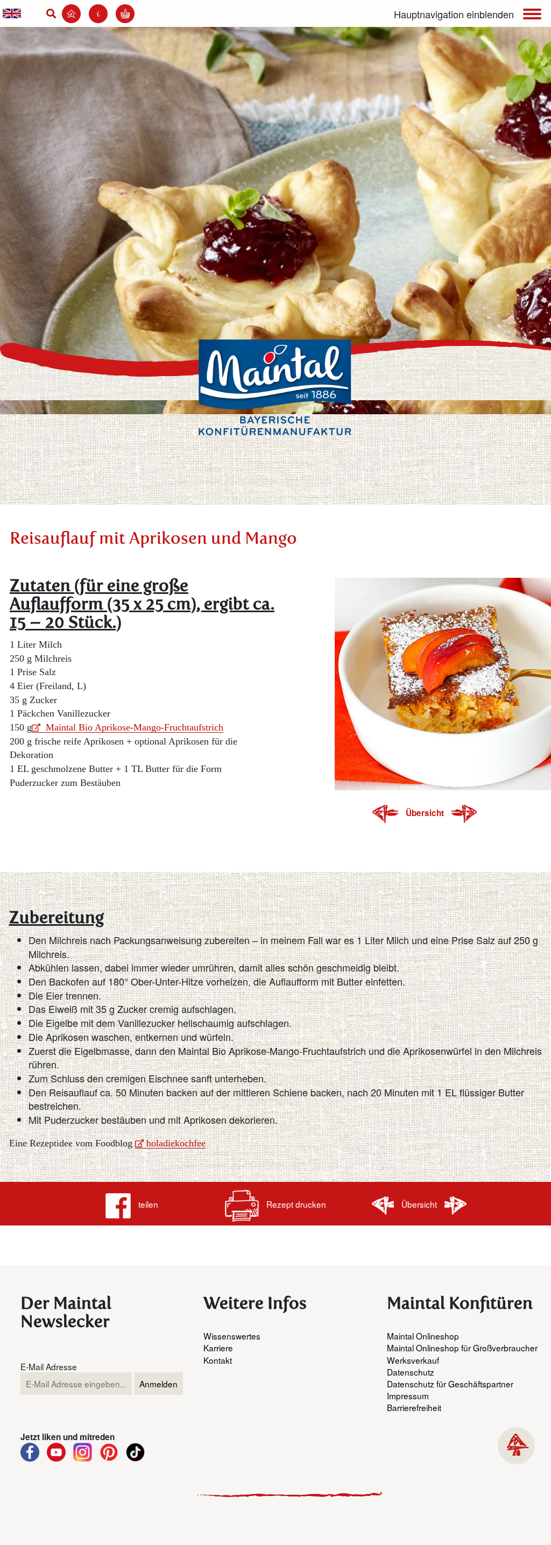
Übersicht (426, 813)
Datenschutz (410, 1372)
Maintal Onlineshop (423, 1336)
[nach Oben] (516, 1445)
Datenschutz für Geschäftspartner (450, 1384)
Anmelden (158, 1384)
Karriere (218, 1347)
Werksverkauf (413, 1360)
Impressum (408, 1395)
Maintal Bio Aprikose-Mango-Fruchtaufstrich (133, 727)
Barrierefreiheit (414, 1407)
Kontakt (217, 1360)
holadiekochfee (176, 1143)
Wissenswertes (231, 1336)
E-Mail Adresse (48, 1366)
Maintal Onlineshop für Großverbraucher (462, 1347)
